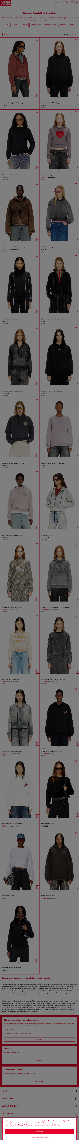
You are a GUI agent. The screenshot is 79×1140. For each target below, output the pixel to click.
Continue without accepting (39, 1137)
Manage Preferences (25, 1125)
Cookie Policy (56, 1125)
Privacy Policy (44, 1125)
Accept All (39, 1131)
